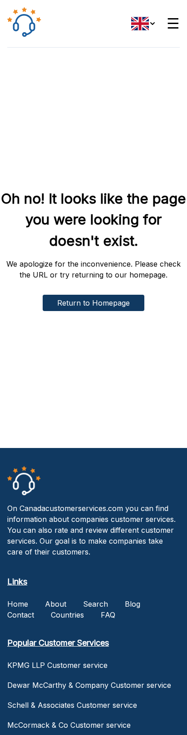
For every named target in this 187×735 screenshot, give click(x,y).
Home (17, 603)
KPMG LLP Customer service (57, 665)
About (55, 603)
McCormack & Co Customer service (69, 725)
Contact (20, 614)
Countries (67, 614)
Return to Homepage (93, 302)
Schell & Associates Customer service (72, 705)
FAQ (108, 614)
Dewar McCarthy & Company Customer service (89, 685)
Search (95, 603)
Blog (132, 603)
